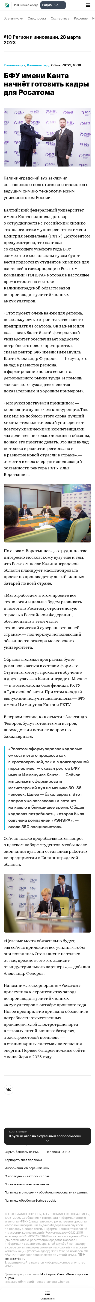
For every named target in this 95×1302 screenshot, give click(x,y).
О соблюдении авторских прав (27, 1175)
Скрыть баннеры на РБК (22, 1151)
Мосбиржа (48, 1273)
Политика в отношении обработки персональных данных (46, 1192)
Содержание (48, 1298)
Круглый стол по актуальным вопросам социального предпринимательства (47, 1136)
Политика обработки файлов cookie (30, 1200)
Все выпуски (13, 17)
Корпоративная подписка (23, 1159)
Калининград (38, 65)
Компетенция (14, 65)
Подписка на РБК (58, 1151)
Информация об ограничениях (27, 1167)
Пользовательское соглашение (27, 1183)
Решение (81, 17)
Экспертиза (60, 17)
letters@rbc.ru (15, 1258)
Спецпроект (37, 17)
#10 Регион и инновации (31, 37)
